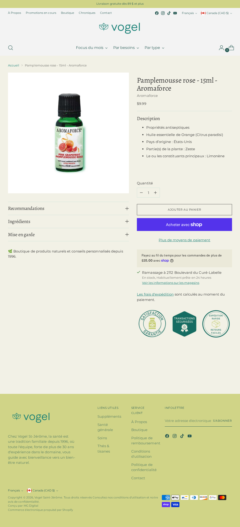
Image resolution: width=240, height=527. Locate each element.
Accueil (13, 65)
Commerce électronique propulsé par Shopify (40, 510)
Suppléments (109, 416)
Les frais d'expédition (155, 294)
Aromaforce (147, 95)
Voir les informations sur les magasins (170, 283)
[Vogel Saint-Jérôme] (120, 28)
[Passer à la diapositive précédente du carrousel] (217, 378)
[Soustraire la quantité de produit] (141, 192)
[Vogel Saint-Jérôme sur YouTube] (175, 13)
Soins (102, 438)
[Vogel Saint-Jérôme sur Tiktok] (169, 13)
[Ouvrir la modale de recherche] (10, 47)
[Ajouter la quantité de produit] (155, 192)
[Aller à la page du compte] (219, 47)
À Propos (139, 422)
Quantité (145, 183)
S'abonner (222, 420)
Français (188, 13)
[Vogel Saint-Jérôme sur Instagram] (163, 13)
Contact (138, 478)
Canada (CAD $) (217, 13)
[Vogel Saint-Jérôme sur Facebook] (157, 13)
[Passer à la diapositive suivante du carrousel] (228, 378)
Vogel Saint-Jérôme (48, 497)
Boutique (139, 430)
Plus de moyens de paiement (184, 240)
